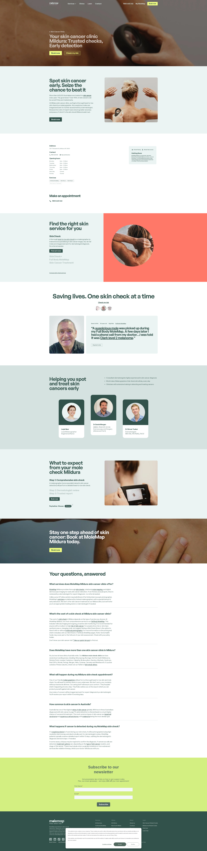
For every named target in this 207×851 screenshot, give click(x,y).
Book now (152, 4)
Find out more (56, 251)
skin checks (80, 589)
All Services (98, 823)
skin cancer (87, 95)
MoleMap (52, 589)
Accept (120, 844)
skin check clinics (91, 665)
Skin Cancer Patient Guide (150, 823)
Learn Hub (145, 830)
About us (132, 823)
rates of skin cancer (79, 710)
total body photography (73, 630)
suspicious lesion (58, 732)
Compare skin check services (57, 273)
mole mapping (97, 589)
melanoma (86, 716)
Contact (132, 825)
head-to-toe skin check (66, 239)
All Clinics (114, 823)
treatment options (63, 744)
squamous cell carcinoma (69, 716)
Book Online (52, 842)
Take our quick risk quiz (81, 640)
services (61, 599)
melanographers (69, 680)
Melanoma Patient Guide (150, 825)
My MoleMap (140, 4)
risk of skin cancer (77, 626)
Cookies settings (107, 844)
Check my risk (72, 53)
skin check (63, 619)
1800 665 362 (128, 4)
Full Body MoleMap (116, 322)
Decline (133, 844)
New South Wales (116, 825)
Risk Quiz (145, 828)
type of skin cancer (93, 744)
